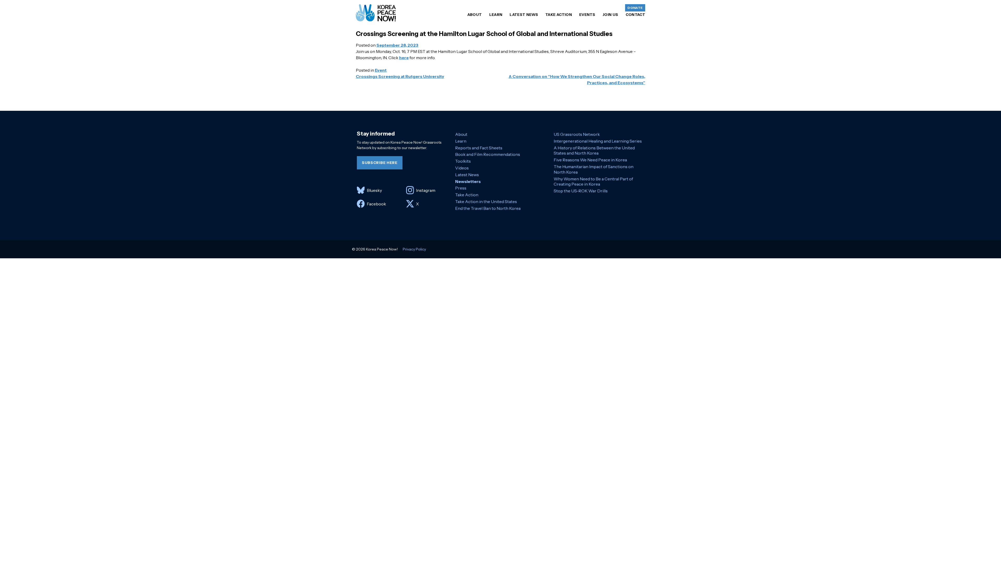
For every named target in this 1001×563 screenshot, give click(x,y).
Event (381, 70)
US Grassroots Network (577, 134)
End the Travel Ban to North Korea (488, 208)
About (474, 14)
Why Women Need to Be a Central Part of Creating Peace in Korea (593, 181)
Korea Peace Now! (376, 12)
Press (460, 188)
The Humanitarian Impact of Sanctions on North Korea (593, 169)
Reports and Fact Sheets (478, 147)
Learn (496, 14)
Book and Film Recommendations (487, 154)
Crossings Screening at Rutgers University (400, 76)
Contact (635, 14)
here (404, 57)
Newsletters (468, 181)
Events (587, 14)
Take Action (558, 14)
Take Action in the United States (486, 201)
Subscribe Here (380, 162)
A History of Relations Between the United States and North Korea (594, 150)
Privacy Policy (414, 249)
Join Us (610, 14)
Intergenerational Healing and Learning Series (598, 141)
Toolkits (463, 161)
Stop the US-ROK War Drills (581, 190)
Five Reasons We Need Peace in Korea (590, 159)
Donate (635, 8)
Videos (462, 167)
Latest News (524, 14)
